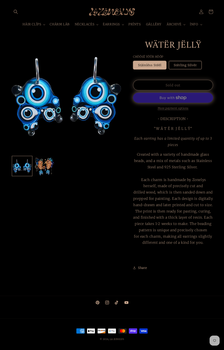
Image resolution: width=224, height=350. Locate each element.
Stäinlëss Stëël (149, 65)
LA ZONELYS (117, 339)
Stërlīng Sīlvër (185, 65)
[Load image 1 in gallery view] (22, 166)
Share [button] (142, 268)
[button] (16, 12)
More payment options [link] (173, 108)
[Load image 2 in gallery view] (44, 166)
